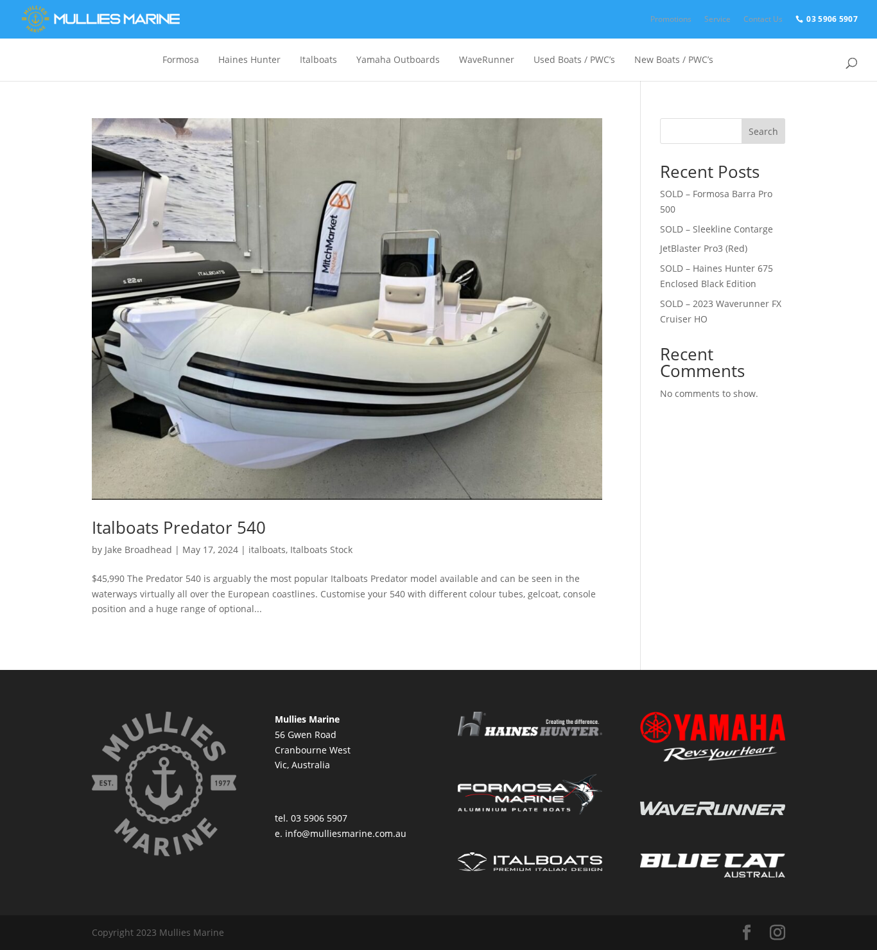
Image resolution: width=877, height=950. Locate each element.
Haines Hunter (249, 59)
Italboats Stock (321, 549)
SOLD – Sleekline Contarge (716, 229)
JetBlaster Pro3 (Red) (703, 248)
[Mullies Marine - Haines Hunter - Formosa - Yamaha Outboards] (99, 19)
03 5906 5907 (832, 18)
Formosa (180, 59)
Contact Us (763, 18)
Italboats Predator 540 (179, 527)
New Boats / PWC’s (673, 59)
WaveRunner (486, 59)
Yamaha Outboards (398, 59)
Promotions (670, 18)
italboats (267, 549)
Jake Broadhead (138, 549)
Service (717, 18)
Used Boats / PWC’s (574, 59)
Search (763, 131)
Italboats (318, 59)
